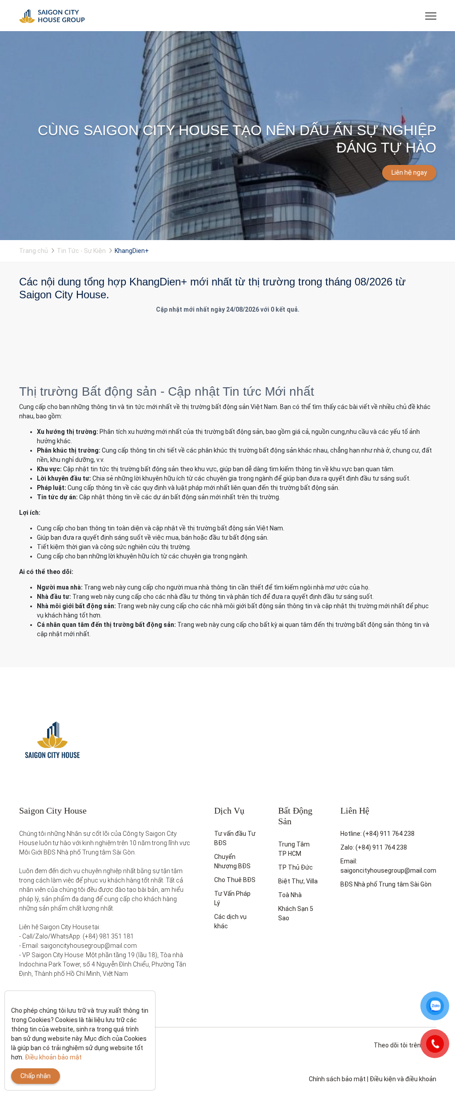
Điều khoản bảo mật (53, 1057)
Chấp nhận (35, 1075)
